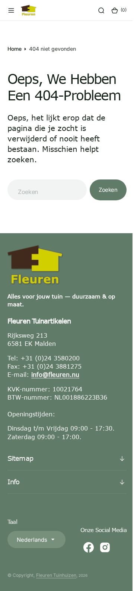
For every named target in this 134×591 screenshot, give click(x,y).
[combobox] (44, 189)
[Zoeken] (95, 10)
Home (14, 49)
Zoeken (102, 189)
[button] (11, 10)
